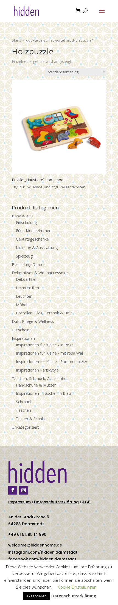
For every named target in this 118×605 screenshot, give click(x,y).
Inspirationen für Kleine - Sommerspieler (51, 361)
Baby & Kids (22, 215)
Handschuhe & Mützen (36, 385)
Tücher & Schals (30, 418)
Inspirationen (23, 338)
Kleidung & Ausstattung (37, 247)
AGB (86, 502)
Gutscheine (22, 329)
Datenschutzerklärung (56, 502)
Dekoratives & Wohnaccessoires (41, 272)
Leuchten (24, 296)
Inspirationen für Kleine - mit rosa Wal (49, 353)
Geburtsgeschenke (32, 239)
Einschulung (26, 222)
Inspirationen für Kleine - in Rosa (45, 344)
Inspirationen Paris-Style (37, 370)
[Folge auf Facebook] (12, 490)
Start (15, 40)
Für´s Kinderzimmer (33, 230)
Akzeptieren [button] (36, 596)
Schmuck (24, 401)
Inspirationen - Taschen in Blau (43, 393)
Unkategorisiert (25, 427)
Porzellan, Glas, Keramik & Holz (44, 312)
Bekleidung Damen (29, 264)
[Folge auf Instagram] (23, 490)
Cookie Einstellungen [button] (77, 587)
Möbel (21, 304)
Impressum (19, 502)
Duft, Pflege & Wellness (33, 321)
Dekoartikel (26, 279)
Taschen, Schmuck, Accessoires (40, 378)
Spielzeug (24, 256)
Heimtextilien (27, 287)
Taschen (23, 410)
